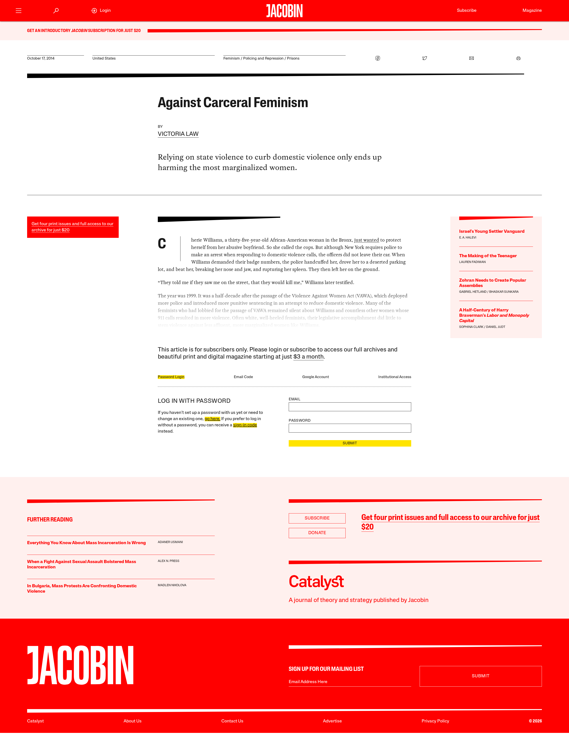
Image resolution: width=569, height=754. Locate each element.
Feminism (231, 58)
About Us (133, 721)
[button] (18, 10)
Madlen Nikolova (172, 585)
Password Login (171, 377)
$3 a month (308, 357)
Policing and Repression (263, 58)
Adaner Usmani (170, 542)
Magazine (532, 10)
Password (300, 421)
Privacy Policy (435, 721)
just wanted (366, 240)
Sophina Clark (471, 327)
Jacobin (79, 31)
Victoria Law (178, 134)
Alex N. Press (168, 561)
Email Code (243, 377)
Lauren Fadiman (472, 262)
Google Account (315, 377)
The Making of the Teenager (488, 256)
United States (104, 58)
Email (294, 399)
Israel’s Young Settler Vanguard (492, 231)
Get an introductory (49, 31)
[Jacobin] (284, 11)
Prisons (293, 58)
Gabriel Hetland (473, 292)
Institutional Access (394, 377)
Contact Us (232, 721)
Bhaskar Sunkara (504, 292)
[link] (101, 10)
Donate (317, 533)
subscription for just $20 (114, 31)
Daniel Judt (495, 327)
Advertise (332, 721)
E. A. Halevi (467, 237)
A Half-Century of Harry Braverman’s (494, 315)
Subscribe (467, 10)
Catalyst (35, 721)
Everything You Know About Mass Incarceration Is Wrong (86, 543)
